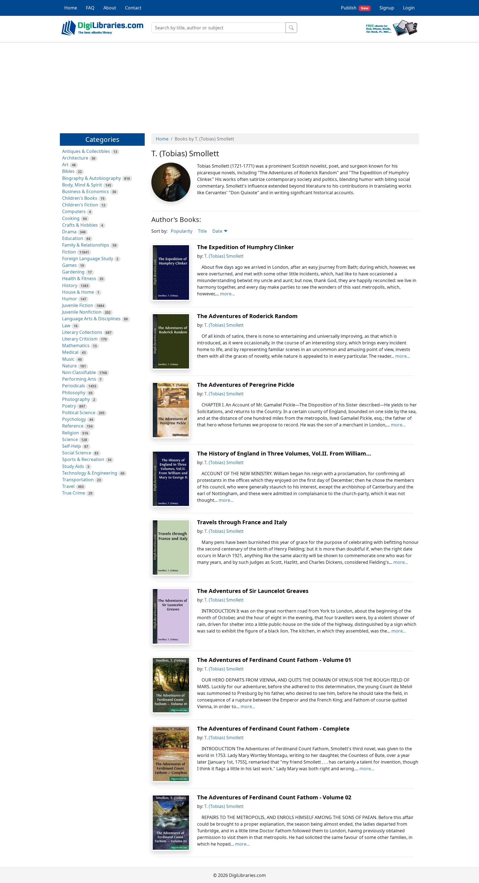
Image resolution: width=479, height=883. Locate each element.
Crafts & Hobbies (80, 225)
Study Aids (73, 466)
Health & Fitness (79, 278)
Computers (74, 211)
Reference (72, 426)
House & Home (78, 292)
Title (202, 231)
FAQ (90, 8)
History (69, 285)
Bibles (68, 171)
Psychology (74, 419)
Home (70, 8)
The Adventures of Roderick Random (247, 316)
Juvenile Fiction (77, 305)
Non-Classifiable (79, 372)
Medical (70, 352)
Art (65, 165)
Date (217, 231)
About (109, 8)
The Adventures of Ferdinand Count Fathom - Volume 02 (274, 797)
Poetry (69, 406)
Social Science (76, 453)
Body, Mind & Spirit (82, 185)
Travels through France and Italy (242, 522)
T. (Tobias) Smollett (224, 256)
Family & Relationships (85, 245)
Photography (76, 399)
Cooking (71, 218)
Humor (69, 299)
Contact (133, 8)
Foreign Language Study (87, 258)
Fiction (69, 252)
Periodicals (73, 386)
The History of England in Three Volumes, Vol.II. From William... (284, 453)
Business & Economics (85, 191)
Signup (386, 8)
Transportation (78, 480)
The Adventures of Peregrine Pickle (245, 384)
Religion (70, 433)
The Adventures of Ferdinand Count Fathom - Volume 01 (274, 660)
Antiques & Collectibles (86, 151)
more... (227, 294)
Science (70, 439)
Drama (69, 232)
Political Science (78, 412)
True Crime (73, 493)
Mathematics (76, 345)
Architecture (75, 158)
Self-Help (71, 446)
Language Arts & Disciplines (91, 319)
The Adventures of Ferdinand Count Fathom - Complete (273, 728)
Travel (68, 486)
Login (409, 8)
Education (72, 238)
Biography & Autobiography (91, 178)
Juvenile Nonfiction (81, 312)
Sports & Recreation (83, 459)
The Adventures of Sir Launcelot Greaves (253, 591)
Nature (69, 366)
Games (69, 265)
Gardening (73, 272)
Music (68, 359)
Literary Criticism (80, 339)
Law (66, 326)
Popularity (181, 231)
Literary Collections (82, 332)
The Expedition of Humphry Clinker (245, 247)
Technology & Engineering (89, 473)
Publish (354, 8)
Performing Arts (79, 379)
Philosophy (73, 393)
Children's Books (79, 198)
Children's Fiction (80, 205)
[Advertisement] (239, 85)
